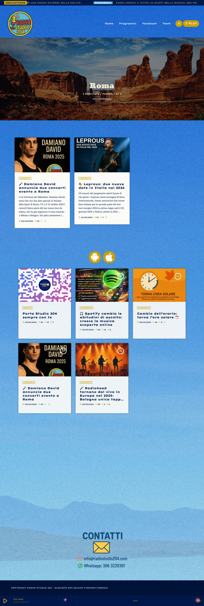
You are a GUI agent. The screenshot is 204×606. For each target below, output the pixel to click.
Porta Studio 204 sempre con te (40, 315)
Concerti (25, 178)
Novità (27, 308)
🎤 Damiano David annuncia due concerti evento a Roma (42, 187)
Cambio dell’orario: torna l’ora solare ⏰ (158, 315)
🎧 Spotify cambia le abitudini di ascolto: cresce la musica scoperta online (101, 319)
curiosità (86, 308)
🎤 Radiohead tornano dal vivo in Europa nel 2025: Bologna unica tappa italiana (101, 395)
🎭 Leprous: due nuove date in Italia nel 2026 (102, 186)
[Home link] (20, 23)
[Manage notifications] (197, 600)
